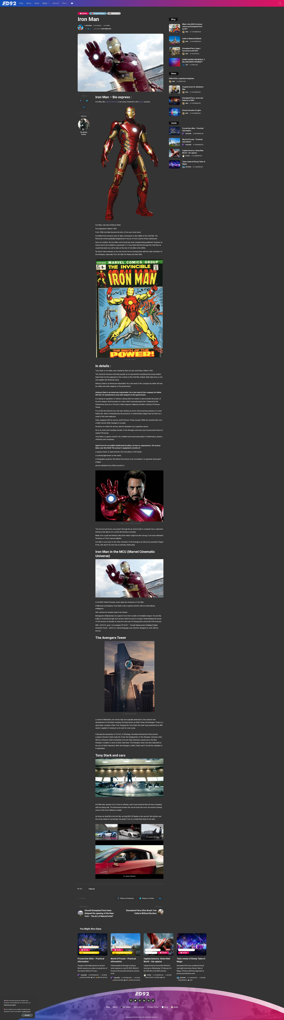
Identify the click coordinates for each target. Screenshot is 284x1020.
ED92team (89, 25)
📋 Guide (83, 13)
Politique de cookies (10, 1005)
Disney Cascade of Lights (191, 110)
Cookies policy (26, 1011)
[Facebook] (80, 100)
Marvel (141, 102)
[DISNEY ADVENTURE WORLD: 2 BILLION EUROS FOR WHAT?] (174, 62)
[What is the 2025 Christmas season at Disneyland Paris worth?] (174, 28)
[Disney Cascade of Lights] (174, 112)
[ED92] (9, 3)
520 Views (104, 975)
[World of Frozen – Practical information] (174, 142)
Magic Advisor (152, 950)
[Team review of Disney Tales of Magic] (174, 164)
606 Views (169, 975)
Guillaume (188, 133)
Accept (27, 1015)
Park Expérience (186, 950)
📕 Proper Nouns (98, 13)
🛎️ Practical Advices (89, 953)
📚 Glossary (113, 13)
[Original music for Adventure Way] (174, 89)
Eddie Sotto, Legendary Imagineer (181, 78)
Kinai (186, 31)
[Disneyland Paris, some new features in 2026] (174, 101)
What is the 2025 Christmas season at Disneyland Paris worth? (192, 26)
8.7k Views (107, 25)
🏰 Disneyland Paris (89, 947)
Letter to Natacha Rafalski (191, 38)
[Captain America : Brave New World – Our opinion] (174, 153)
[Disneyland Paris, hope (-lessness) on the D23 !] (174, 51)
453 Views (137, 977)
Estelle (187, 155)
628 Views (202, 977)
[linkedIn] (83, 107)
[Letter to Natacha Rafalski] (174, 40)
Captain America (111, 102)
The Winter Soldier (83, 133)
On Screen (151, 953)
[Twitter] (87, 100)
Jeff (186, 64)
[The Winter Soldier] (84, 124)
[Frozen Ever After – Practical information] (174, 131)
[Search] (280, 3)
